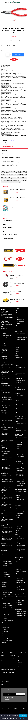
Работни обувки (19, 580)
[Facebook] (2, 678)
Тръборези (18, 308)
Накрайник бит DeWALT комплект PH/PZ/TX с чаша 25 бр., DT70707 (17, 190)
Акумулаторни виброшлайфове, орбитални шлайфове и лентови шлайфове (6, 449)
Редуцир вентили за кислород (21, 424)
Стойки (17, 347)
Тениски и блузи (20, 578)
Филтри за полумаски (21, 571)
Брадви (18, 323)
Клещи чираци (6, 565)
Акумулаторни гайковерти (4, 437)
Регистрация (4, 660)
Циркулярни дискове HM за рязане (7, 589)
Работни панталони (20, 606)
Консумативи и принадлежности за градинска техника (19, 475)
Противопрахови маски (21, 565)
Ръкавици (18, 559)
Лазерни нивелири (20, 508)
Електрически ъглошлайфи (4, 355)
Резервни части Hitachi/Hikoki (19, 618)
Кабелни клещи (6, 570)
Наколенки (18, 573)
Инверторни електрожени (21, 412)
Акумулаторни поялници (7, 509)
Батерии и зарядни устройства (19, 494)
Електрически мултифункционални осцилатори (6, 409)
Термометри (18, 554)
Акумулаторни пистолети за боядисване (7, 549)
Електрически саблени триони (6, 368)
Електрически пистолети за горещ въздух (7, 372)
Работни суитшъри (20, 600)
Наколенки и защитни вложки (20, 594)
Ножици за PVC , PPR (8, 607)
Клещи (3, 554)
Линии (17, 530)
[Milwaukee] (8, 259)
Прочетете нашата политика (14, 710)
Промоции (3, 309)
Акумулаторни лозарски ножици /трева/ (21, 453)
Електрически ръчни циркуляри (6, 393)
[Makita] (19, 251)
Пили (17, 310)
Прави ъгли (19, 526)
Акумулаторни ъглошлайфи (4, 434)
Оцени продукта (5, 142)
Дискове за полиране (7, 594)
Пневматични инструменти (21, 402)
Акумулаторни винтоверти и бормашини (7, 427)
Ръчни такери (5, 631)
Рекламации (12, 655)
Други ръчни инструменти (18, 358)
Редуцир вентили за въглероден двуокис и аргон (21, 420)
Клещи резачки (6, 559)
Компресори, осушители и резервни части (21, 377)
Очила (17, 561)
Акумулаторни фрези (6, 487)
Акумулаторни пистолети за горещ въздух (7, 473)
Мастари (18, 515)
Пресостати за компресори (19, 396)
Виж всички (5, 240)
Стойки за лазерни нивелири (20, 546)
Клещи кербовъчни (7, 574)
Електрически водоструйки (4, 413)
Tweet (12, 140)
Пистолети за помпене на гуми (21, 407)
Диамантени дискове (7, 592)
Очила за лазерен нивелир (20, 539)
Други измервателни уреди (20, 533)
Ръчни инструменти (5, 552)
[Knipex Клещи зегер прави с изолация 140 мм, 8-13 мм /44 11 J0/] (14, 17)
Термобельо (18, 602)
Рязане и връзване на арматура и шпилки (6, 476)
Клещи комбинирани (7, 556)
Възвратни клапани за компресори (21, 399)
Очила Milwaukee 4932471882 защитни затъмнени (17, 290)
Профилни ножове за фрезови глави (20, 331)
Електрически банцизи (7, 415)
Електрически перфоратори (4, 350)
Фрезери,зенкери (6, 627)
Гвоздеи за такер (19, 345)
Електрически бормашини (4, 333)
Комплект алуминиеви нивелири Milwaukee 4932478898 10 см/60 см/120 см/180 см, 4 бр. (16, 274)
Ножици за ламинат (7, 611)
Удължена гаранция (8, 153)
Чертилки (18, 349)
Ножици (4, 601)
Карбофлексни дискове (8, 596)
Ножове (3, 598)
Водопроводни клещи (7, 563)
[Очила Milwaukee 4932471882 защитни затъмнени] (6, 292)
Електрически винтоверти (4, 346)
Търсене (11, 652)
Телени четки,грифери (7, 640)
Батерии (18, 497)
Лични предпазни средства (21, 557)
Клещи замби (6, 572)
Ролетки (18, 517)
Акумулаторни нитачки (7, 479)
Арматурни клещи (7, 561)
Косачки (18, 448)
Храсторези (19, 444)
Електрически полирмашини (4, 359)
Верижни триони (20, 439)
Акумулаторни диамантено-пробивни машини (6, 524)
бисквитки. (22, 718)
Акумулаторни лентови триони (6, 513)
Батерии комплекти (20, 503)
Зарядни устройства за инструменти (20, 500)
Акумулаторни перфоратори (4, 430)
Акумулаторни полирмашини (4, 516)
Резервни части (18, 609)
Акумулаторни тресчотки (7, 495)
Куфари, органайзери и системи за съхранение (20, 334)
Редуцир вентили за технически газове (20, 415)
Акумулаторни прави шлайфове (6, 505)
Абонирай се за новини (8, 238)
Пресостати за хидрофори (19, 486)
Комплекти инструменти (7, 492)
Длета (17, 365)
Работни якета (19, 604)
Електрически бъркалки (7, 420)
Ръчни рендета (5, 629)
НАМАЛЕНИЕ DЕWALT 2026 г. (7, 318)
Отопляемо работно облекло (20, 583)
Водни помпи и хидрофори (20, 464)
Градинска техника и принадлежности (19, 435)
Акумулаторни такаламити (4, 490)
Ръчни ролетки (20, 521)
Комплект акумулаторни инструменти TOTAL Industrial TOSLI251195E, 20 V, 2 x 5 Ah (17, 206)
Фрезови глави (19, 327)
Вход (2, 658)
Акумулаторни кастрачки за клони (20, 468)
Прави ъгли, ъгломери (21, 524)
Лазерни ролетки (20, 519)
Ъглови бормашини (7, 337)
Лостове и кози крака (20, 363)
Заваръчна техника (19, 410)
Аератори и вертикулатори (19, 461)
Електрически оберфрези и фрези (7, 375)
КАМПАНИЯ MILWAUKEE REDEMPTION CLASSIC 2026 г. (6, 313)
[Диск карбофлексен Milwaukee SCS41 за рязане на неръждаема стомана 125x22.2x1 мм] (6, 284)
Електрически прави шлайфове (6, 379)
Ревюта (4, 150)
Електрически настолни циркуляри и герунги (7, 397)
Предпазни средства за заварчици (20, 431)
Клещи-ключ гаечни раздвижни (6, 581)
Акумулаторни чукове (7, 484)
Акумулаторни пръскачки (19, 471)
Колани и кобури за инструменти (20, 368)
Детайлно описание (8, 146)
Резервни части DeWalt (21, 611)
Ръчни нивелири (19, 513)
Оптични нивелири (20, 511)
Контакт (3, 655)
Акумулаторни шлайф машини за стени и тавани (7, 532)
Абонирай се (6, 214)
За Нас (2, 652)
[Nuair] (8, 266)
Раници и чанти (19, 360)
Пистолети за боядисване (21, 404)
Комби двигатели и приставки (20, 457)
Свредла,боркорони (6, 614)
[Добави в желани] (25, 50)
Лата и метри (19, 552)
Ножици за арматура (7, 605)
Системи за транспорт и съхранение (21, 340)
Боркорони (5, 618)
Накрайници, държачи (21, 325)
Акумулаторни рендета (7, 457)
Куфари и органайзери (22, 337)
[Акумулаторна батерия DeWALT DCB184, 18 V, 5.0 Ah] (6, 300)
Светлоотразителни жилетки (20, 590)
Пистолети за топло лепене (20, 374)
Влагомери (19, 536)
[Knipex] (19, 259)
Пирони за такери (7, 465)
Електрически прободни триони (7, 365)
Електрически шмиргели (7, 418)
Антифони (18, 563)
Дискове (4, 586)
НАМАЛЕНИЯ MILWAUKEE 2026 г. (6, 322)
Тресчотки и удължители (7, 620)
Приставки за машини (21, 371)
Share (5, 140)
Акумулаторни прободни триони (7, 441)
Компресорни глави (20, 389)
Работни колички (20, 342)
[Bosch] (19, 266)
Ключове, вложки (6, 622)
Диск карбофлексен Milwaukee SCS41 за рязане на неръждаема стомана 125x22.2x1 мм (17, 282)
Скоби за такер (5, 633)
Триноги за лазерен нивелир (20, 550)
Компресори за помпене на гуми (21, 387)
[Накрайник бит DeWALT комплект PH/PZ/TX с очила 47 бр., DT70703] (6, 200)
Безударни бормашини (8, 339)
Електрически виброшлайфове (4, 382)
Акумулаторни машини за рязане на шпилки (6, 535)
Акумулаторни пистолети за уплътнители (7, 482)
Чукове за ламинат (21, 317)
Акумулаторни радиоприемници (5, 501)
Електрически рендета (7, 399)
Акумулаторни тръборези (7, 507)
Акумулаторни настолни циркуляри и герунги (7, 539)
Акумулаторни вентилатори (4, 542)
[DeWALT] (8, 251)
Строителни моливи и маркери (20, 354)
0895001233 (9, 675)
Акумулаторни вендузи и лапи (7, 546)
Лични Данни (13, 658)
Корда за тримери (20, 479)
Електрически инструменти (4, 329)
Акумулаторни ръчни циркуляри (6, 454)
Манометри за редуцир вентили (21, 427)
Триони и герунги (6, 638)
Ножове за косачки (21, 483)
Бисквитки (12, 660)
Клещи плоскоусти (7, 576)
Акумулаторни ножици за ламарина (7, 528)
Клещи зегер (5, 567)
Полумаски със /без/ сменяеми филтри (20, 569)
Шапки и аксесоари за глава (20, 597)
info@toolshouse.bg (10, 672)
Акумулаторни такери (7, 462)
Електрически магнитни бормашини (7, 343)
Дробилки (19, 446)
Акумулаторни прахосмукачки (4, 460)
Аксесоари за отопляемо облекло (21, 587)
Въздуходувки (20, 450)
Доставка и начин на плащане (11, 157)
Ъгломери (19, 528)
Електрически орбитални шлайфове (7, 386)
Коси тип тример (20, 442)
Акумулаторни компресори (18, 383)
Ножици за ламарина (7, 609)
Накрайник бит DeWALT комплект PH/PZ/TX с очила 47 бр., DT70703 (17, 198)
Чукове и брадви (19, 314)
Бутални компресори (20, 380)
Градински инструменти (21, 437)
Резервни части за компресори (19, 392)
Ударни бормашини (7, 335)
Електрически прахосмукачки (4, 402)
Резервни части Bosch (21, 613)
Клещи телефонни (7, 578)
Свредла (4, 616)
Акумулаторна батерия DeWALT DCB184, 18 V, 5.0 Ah (17, 299)
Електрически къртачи (7, 352)
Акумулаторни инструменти (4, 423)
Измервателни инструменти (18, 506)
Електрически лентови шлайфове (6, 389)
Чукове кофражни (20, 321)
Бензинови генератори (21, 491)
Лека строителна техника (20, 489)
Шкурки (18, 351)
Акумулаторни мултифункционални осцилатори (6, 468)
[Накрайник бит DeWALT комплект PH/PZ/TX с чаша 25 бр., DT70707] (6, 192)
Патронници (18, 312)
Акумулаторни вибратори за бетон (7, 520)
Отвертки (4, 584)
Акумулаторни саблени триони (6, 444)
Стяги (3, 635)
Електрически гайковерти (7, 362)
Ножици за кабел (6, 603)
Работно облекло (19, 576)
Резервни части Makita (21, 615)
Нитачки (4, 642)
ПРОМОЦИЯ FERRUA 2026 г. (6, 325)
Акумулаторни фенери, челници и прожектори (6, 498)
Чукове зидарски (20, 319)
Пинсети (4, 625)
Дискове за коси (20, 481)
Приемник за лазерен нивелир (21, 543)
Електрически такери (6, 405)
